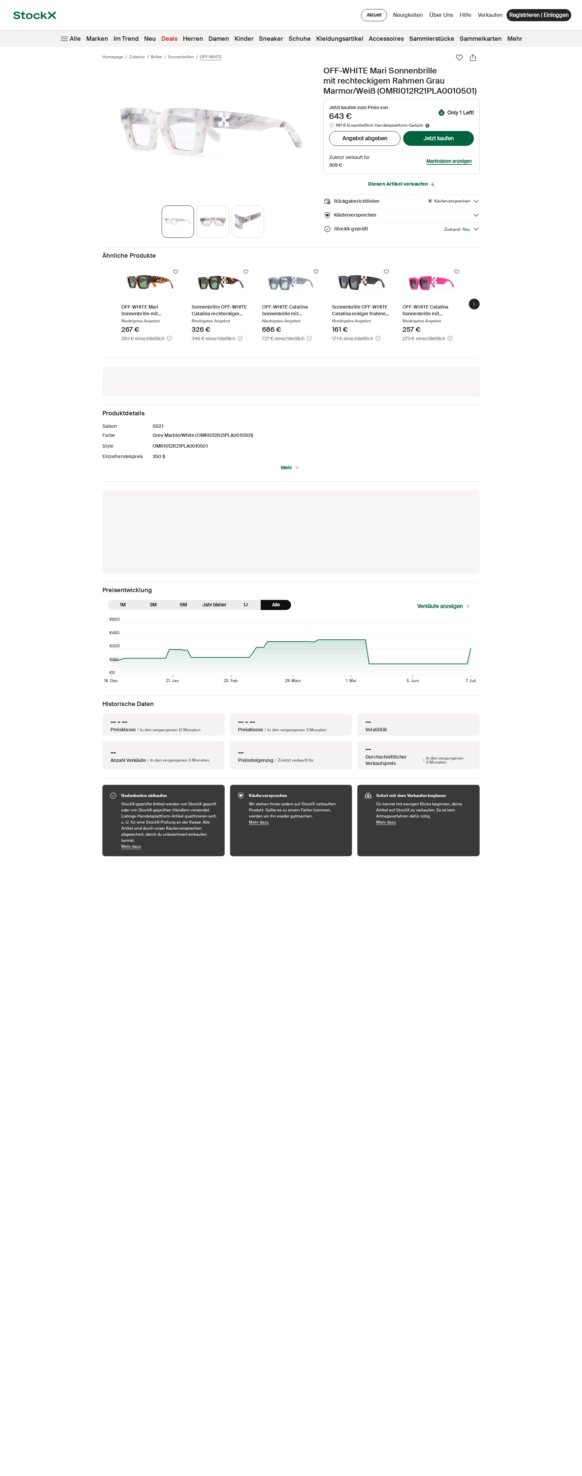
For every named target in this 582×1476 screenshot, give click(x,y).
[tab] (178, 221)
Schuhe (300, 39)
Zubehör (137, 57)
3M (153, 605)
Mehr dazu (169, 846)
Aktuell (374, 15)
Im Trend (126, 39)
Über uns (442, 16)
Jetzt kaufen (439, 138)
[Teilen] (473, 57)
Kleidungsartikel (339, 39)
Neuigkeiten (408, 15)
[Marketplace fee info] (427, 125)
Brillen (156, 57)
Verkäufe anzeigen (440, 606)
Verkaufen (490, 15)
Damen (218, 39)
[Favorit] (459, 57)
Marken (97, 39)
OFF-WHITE (211, 57)
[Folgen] (175, 272)
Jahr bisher (214, 605)
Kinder (244, 39)
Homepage (112, 57)
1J (246, 605)
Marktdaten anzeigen (449, 161)
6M (183, 605)
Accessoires (386, 39)
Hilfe (465, 15)
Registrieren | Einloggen (539, 15)
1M (123, 605)
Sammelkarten (481, 39)
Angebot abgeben (365, 138)
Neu (150, 39)
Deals (169, 39)
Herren (193, 39)
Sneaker (271, 39)
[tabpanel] (211, 132)
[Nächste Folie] (474, 303)
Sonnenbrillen (181, 57)
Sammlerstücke (431, 39)
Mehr (514, 39)
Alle (75, 39)
